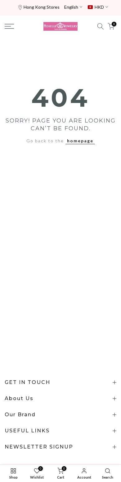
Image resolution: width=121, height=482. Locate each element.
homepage (80, 140)
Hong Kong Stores (42, 7)
